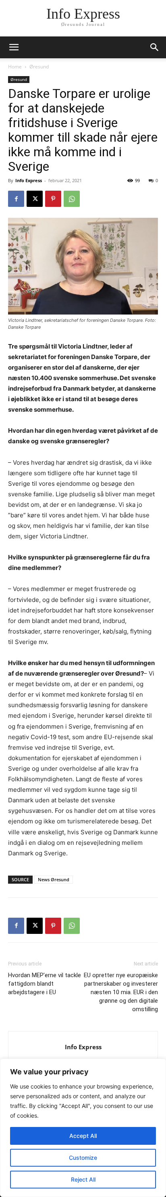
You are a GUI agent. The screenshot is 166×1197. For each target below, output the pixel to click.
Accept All (83, 1135)
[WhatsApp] (72, 199)
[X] (35, 199)
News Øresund (53, 879)
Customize (83, 1157)
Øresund (39, 66)
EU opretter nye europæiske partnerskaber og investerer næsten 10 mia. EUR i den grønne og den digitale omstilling (121, 992)
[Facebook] (16, 199)
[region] (83, 1128)
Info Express (28, 180)
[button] (154, 47)
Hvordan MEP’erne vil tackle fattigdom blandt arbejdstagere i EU (44, 984)
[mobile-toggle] (14, 47)
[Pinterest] (53, 199)
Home (15, 66)
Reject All (83, 1179)
